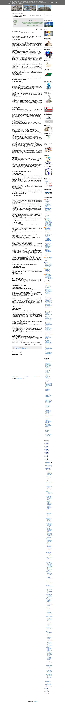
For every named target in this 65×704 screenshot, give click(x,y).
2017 (46, 455)
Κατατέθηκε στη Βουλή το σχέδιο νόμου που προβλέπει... (48, 515)
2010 (46, 693)
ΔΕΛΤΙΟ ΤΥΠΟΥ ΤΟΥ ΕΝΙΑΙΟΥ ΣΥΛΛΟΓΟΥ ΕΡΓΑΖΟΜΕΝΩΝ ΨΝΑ (48, 254)
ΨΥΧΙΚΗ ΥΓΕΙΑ (48, 436)
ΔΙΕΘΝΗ (46, 381)
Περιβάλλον (47, 412)
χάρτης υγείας (47, 435)
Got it (55, 2)
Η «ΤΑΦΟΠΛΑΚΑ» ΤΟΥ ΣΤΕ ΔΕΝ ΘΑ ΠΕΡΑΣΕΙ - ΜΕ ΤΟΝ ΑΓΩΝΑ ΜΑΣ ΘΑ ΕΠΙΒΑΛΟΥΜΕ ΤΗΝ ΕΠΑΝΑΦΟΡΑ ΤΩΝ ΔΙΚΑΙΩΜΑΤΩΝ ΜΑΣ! (48, 223)
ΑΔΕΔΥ (46, 359)
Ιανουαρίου (48, 686)
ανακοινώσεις (47, 363)
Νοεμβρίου (48, 462)
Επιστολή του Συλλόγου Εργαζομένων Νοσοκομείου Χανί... (49, 529)
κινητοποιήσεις (47, 399)
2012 (46, 690)
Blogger (35, 701)
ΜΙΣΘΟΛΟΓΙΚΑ (17, 348)
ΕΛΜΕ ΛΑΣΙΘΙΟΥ (48, 274)
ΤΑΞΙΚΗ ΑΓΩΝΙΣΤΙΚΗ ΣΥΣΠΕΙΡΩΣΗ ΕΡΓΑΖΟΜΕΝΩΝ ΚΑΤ (48, 239)
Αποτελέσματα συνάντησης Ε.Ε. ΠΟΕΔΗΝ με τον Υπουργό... (49, 498)
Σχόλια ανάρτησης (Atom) (20, 378)
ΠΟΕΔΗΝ (25, 348)
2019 (46, 452)
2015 (46, 458)
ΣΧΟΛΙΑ (46, 431)
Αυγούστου (48, 466)
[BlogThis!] (20, 347)
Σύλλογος (47, 427)
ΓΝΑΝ (46, 377)
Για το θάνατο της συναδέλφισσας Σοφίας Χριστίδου (48, 276)
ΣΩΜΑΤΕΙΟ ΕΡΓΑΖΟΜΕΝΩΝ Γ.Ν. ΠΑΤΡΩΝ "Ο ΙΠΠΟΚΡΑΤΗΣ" (48, 209)
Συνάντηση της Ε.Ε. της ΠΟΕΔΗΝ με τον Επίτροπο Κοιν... (49, 554)
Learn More (51, 2)
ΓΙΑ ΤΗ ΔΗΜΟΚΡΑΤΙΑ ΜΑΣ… (49, 511)
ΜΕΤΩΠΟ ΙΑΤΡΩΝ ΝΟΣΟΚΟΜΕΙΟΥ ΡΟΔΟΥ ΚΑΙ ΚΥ (48, 258)
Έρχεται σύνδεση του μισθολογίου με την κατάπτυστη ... (49, 591)
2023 (46, 446)
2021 (46, 449)
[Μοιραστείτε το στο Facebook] (22, 347)
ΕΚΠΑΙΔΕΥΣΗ (47, 391)
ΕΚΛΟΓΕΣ (47, 390)
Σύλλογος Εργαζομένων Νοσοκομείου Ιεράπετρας (47, 269)
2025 (46, 443)
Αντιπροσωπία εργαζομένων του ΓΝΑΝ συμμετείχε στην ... (49, 578)
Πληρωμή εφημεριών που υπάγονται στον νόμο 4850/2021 (48, 265)
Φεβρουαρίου (48, 684)
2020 (46, 450)
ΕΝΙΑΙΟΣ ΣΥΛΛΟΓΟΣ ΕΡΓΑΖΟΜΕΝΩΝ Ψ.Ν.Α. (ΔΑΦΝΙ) (48, 250)
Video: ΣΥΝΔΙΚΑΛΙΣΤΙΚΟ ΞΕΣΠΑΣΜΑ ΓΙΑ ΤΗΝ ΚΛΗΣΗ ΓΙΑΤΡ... (49, 493)
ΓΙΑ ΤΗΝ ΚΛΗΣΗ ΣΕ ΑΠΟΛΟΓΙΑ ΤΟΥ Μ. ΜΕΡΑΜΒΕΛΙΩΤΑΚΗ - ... (49, 568)
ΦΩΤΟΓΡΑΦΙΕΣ (48, 434)
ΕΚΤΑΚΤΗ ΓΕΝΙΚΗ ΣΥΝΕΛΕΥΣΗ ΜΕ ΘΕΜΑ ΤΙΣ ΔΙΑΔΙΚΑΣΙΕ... (49, 473)
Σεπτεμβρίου (48, 465)
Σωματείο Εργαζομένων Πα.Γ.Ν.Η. (47, 219)
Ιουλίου (47, 468)
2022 (46, 447)
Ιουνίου (47, 469)
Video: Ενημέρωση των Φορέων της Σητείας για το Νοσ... (49, 609)
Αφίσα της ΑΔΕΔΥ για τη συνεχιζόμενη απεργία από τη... (49, 559)
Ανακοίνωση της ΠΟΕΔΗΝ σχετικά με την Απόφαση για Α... (49, 488)
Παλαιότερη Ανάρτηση (38, 376)
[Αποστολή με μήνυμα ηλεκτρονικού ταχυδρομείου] (19, 347)
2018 (46, 453)
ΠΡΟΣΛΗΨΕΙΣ (47, 420)
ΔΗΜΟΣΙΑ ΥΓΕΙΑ (48, 378)
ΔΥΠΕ (46, 386)
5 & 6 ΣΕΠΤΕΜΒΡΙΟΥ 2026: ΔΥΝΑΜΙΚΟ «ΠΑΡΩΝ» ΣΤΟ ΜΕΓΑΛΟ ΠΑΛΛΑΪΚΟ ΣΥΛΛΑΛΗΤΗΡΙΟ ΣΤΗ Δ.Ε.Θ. (48, 245)
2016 (46, 456)
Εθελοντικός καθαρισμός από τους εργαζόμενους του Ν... (49, 624)
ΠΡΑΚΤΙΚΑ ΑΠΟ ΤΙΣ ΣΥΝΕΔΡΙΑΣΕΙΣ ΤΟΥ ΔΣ (48, 416)
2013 (46, 688)
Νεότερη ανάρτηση (15, 376)
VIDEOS (46, 438)
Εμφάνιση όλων (50, 278)
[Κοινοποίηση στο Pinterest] (22, 347)
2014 (46, 459)
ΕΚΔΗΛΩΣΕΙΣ (47, 389)
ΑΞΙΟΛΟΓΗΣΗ (47, 370)
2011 (46, 691)
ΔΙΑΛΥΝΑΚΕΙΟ (47, 380)
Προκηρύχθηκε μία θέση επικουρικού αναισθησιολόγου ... (49, 639)
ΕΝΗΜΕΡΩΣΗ (47, 396)
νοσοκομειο (47, 407)
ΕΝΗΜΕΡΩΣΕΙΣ (48, 395)
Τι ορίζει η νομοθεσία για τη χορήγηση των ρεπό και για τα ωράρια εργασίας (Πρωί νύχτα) (48, 306)
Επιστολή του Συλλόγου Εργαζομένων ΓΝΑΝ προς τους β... (49, 540)
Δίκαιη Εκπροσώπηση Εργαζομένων (48, 200)
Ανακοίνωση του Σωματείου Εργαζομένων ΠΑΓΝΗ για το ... (49, 520)
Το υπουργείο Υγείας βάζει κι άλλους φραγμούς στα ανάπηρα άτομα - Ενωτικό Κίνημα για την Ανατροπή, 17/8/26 (48, 233)
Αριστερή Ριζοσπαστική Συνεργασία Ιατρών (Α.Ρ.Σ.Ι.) (48, 228)
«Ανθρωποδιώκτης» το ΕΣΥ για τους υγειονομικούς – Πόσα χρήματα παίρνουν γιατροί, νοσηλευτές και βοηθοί (48, 214)
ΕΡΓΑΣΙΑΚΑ (47, 397)
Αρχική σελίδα (26, 376)
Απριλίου (48, 681)
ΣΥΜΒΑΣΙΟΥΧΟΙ (48, 429)
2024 (46, 444)
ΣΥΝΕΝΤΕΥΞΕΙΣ (48, 430)
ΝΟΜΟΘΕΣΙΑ (22, 348)
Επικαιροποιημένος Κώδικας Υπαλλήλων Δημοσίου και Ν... (49, 667)
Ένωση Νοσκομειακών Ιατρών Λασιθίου (48, 263)
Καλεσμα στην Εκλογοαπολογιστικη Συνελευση (48, 272)
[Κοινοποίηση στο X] (21, 347)
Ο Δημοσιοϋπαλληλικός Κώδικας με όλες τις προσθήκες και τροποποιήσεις (48, 353)
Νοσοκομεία (47, 406)
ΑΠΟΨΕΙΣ (47, 372)
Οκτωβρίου (48, 463)
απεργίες (46, 371)
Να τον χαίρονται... (49, 616)
